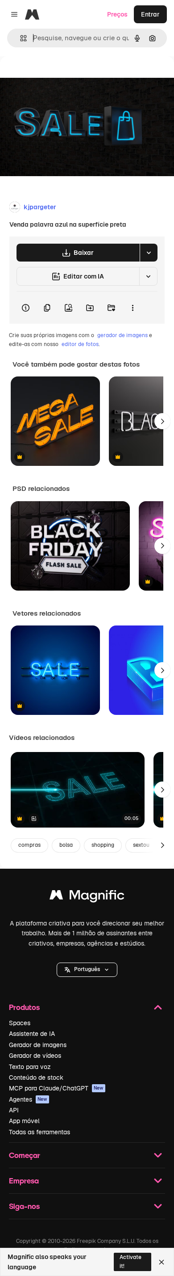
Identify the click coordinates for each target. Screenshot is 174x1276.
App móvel (24, 1121)
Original (57, 76)
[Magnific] (87, 897)
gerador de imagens (122, 335)
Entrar (150, 14)
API (14, 1110)
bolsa (66, 845)
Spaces (19, 1023)
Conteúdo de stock (36, 1077)
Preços (117, 14)
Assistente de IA (32, 1034)
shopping (102, 845)
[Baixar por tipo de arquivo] (148, 253)
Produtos (24, 1007)
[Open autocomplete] (20, 38)
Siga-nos (24, 1206)
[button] (87, 970)
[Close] (161, 1262)
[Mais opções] (132, 308)
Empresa (24, 1180)
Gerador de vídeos (35, 1056)
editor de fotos (80, 344)
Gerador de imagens (37, 1045)
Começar (24, 1155)
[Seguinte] (162, 421)
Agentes (28, 1099)
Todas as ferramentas (39, 1132)
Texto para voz (30, 1067)
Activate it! (130, 1261)
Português (87, 969)
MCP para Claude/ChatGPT (56, 1088)
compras (29, 845)
